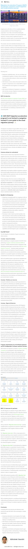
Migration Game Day (8, 433)
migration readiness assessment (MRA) (15, 242)
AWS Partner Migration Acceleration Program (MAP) (14, 98)
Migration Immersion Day (15, 424)
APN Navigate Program (19, 414)
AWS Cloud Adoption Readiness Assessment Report (12, 271)
